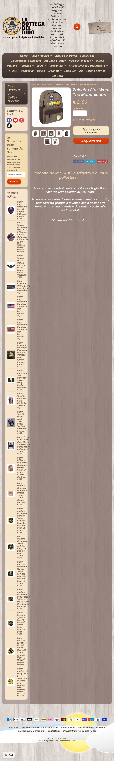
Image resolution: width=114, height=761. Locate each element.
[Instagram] (21, 120)
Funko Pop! (87, 56)
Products (47, 84)
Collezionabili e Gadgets (25, 61)
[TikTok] (9, 125)
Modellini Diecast (81, 61)
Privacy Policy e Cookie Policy (79, 731)
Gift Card (57, 76)
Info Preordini (67, 727)
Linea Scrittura (73, 71)
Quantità (78, 108)
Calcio (41, 71)
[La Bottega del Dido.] (25, 27)
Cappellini (27, 71)
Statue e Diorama (66, 56)
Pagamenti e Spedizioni (91, 727)
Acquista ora (91, 141)
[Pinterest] (15, 120)
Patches (27, 66)
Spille (41, 66)
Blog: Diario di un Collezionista (18, 93)
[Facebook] (9, 120)
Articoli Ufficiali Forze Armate (88, 66)
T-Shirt (13, 71)
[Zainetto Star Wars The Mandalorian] (35, 133)
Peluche (12, 66)
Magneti (55, 71)
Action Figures (42, 56)
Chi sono (14, 727)
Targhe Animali (96, 71)
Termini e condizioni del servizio (40, 727)
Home (24, 56)
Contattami (53, 731)
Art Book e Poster (55, 61)
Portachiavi (58, 66)
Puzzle (100, 61)
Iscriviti (14, 181)
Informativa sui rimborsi (31, 731)
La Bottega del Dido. (59, 738)
